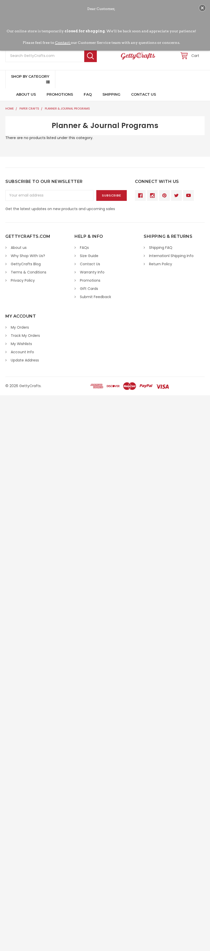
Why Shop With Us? (28, 255)
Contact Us (143, 94)
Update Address (25, 360)
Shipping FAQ (160, 247)
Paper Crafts (29, 108)
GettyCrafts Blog (26, 264)
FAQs (84, 247)
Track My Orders (25, 335)
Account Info (22, 352)
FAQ (88, 94)
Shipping (111, 94)
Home (9, 108)
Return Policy (160, 264)
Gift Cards (89, 288)
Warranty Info (92, 272)
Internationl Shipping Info (171, 255)
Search (90, 56)
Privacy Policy (23, 280)
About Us (26, 94)
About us (19, 247)
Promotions (60, 94)
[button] (202, 8)
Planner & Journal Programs (67, 108)
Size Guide (89, 255)
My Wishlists (21, 343)
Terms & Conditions (28, 272)
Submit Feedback (95, 296)
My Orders (20, 327)
